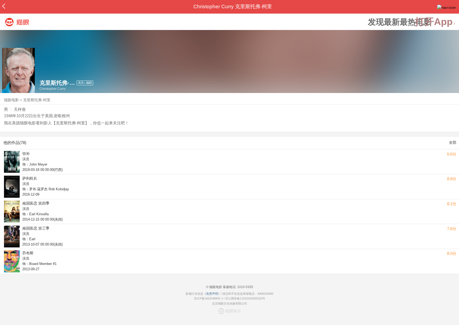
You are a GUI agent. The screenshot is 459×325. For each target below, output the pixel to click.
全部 (452, 142)
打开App (434, 22)
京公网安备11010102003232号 (245, 298)
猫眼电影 (11, 100)
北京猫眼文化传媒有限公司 (229, 303)
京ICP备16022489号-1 (208, 298)
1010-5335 (244, 287)
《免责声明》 (212, 293)
